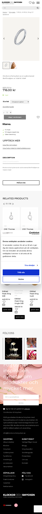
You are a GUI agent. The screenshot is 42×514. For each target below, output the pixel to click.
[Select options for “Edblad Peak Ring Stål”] (3, 304)
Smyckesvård (27, 449)
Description (9, 158)
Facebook (29, 476)
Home (5, 12)
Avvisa (21, 279)
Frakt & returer (8, 479)
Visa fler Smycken (10, 145)
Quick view (7, 310)
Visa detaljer (30, 265)
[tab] (9, 158)
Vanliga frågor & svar (29, 442)
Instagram (28, 479)
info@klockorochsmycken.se (14, 433)
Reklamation (8, 486)
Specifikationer (11, 162)
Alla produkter (8, 442)
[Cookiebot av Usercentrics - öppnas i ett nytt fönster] (29, 233)
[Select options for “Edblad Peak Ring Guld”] (31, 304)
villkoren (27, 409)
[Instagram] (23, 358)
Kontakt (25, 463)
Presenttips (26, 456)
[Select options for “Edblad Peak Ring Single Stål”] (16, 312)
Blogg (24, 445)
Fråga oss (21, 183)
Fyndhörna (7, 456)
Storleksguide (8, 107)
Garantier (6, 483)
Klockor (6, 445)
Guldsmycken (8, 452)
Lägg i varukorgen (14, 117)
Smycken (12, 12)
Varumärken (8, 466)
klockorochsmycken (13, 339)
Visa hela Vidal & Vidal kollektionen (17, 148)
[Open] (13, 349)
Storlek (6, 101)
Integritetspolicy (9, 476)
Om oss (25, 459)
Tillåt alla (21, 272)
